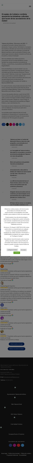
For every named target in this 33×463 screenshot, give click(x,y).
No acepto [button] (23, 249)
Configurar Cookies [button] (12, 249)
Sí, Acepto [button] (16, 252)
